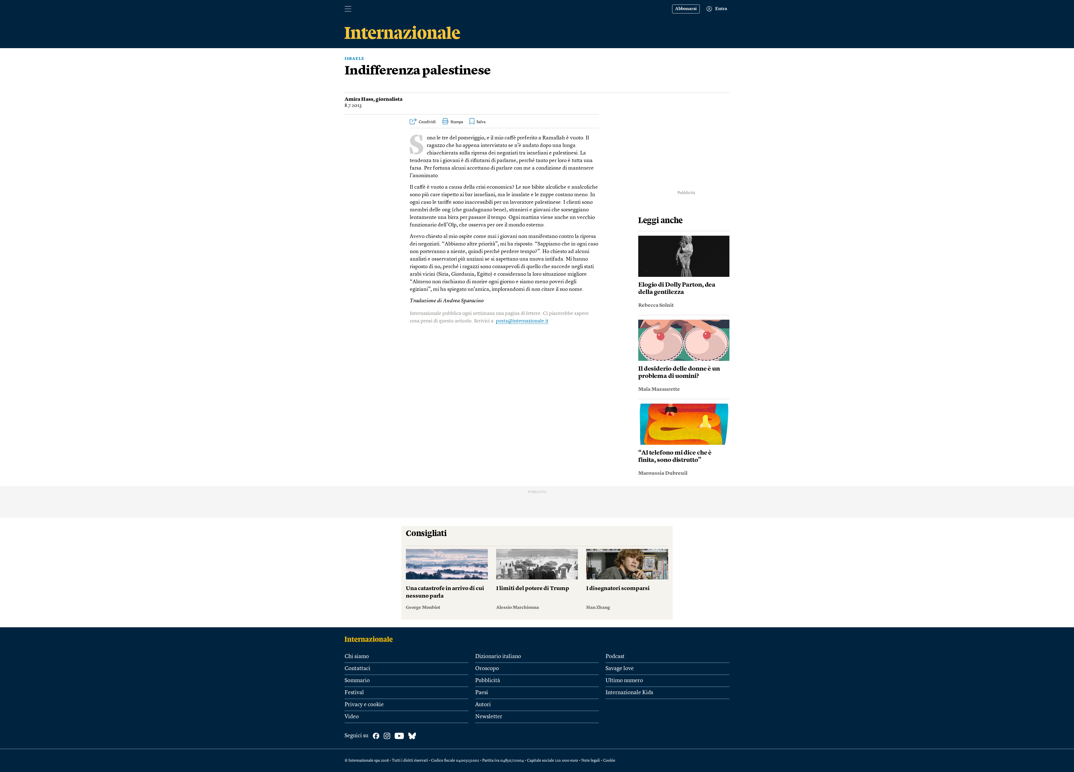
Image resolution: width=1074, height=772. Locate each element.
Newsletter (488, 717)
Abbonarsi (686, 9)
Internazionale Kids (629, 693)
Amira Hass (359, 99)
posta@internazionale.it (522, 321)
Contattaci (357, 669)
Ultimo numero (624, 681)
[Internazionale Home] (370, 639)
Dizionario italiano (498, 656)
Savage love (620, 669)
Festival (354, 693)
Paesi (481, 693)
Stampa (457, 122)
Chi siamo (357, 656)
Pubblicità (487, 681)
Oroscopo (487, 669)
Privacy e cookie (364, 705)
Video (352, 717)
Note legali (590, 760)
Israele (354, 59)
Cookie (609, 760)
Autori (483, 705)
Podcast (615, 656)
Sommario (357, 681)
